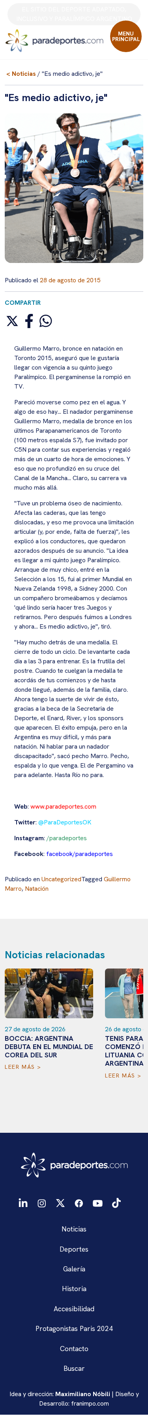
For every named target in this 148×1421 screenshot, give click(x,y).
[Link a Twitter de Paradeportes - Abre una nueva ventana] (60, 1202)
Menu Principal (126, 36)
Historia (74, 1288)
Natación (37, 888)
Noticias (74, 1228)
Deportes (74, 1249)
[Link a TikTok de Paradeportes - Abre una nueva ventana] (116, 1202)
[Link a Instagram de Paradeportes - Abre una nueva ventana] (41, 1202)
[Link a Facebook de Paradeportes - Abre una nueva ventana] (79, 1202)
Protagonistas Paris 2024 (74, 1328)
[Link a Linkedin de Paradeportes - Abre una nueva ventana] (23, 1203)
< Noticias (21, 73)
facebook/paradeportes (79, 854)
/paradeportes (67, 838)
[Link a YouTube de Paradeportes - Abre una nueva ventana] (98, 1202)
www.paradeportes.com (63, 806)
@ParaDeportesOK (65, 822)
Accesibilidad (74, 1308)
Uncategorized (61, 879)
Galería (74, 1268)
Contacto (74, 1348)
